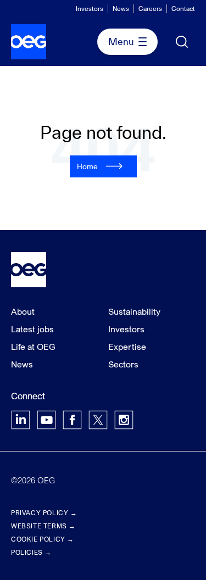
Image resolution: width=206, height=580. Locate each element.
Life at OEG (33, 346)
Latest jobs (32, 329)
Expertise (127, 346)
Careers (150, 8)
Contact (183, 8)
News (121, 8)
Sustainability (134, 311)
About (23, 311)
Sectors (123, 364)
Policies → (31, 552)
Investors (89, 8)
